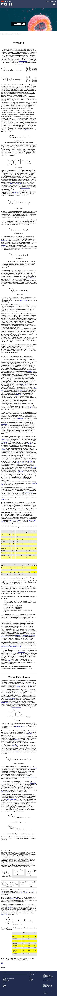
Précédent (3, 967)
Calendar (5, 983)
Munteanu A (21, 652)
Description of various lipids (8, 978)
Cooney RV (30, 371)
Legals (31, 978)
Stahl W (18, 686)
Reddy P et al (23, 300)
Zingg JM (20, 418)
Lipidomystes (8, 1)
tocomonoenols (23, 61)
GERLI (2, 1)
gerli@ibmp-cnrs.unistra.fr (48, 992)
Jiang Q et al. (24, 384)
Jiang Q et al (17, 739)
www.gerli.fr (45, 993)
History (4, 985)
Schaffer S (4, 449)
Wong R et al (21, 471)
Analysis (4, 979)
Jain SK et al (24, 892)
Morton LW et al (4, 914)
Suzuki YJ (4, 439)
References (5, 981)
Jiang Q (28, 407)
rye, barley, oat (14, 520)
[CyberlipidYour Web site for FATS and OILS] (50, 978)
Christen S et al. (10, 907)
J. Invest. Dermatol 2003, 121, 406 (14, 646)
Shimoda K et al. (11, 799)
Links (4, 984)
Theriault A (30, 443)
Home (4, 977)
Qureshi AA (28, 130)
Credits (31, 980)
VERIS (3, 499)
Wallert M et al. (32, 768)
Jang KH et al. (31, 278)
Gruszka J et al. (25, 188)
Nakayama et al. (4, 646)
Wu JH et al (4, 791)
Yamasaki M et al (19, 479)
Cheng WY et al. (15, 192)
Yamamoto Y (4, 240)
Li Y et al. (33, 467)
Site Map (31, 979)
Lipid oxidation (6, 980)
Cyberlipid (7, 4)
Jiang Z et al (16, 751)
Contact (4, 986)
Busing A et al (14, 898)
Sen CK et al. (28, 461)
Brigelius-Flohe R (21, 462)
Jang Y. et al (30, 777)
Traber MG (4, 424)
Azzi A (9, 660)
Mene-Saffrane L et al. (16, 183)
